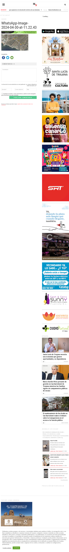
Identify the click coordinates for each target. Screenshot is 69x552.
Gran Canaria (64, 422)
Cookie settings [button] (7, 548)
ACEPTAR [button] (16, 548)
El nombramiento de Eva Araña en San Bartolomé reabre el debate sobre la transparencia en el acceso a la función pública (55, 416)
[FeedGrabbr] (55, 480)
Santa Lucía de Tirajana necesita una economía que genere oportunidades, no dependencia (55, 356)
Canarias (66, 361)
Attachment (5, 15)
